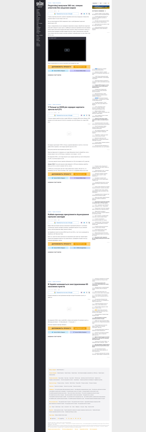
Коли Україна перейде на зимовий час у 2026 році (87, 372)
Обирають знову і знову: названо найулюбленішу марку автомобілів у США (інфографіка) (100, 191)
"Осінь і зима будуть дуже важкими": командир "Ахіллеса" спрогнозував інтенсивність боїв (98, 107)
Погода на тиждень (93, 382)
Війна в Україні (52, 369)
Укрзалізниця (76, 379)
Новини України (52, 373)
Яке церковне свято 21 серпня (65, 401)
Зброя (37, 26)
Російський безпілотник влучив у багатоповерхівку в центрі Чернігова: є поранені (100, 28)
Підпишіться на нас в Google (64, 13)
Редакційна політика (84, 429)
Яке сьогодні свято (53, 401)
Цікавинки (38, 31)
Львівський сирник (96, 409)
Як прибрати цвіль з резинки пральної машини (58, 398)
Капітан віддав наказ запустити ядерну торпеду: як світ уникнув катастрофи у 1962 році (99, 326)
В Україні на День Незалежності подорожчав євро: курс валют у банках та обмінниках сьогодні (100, 167)
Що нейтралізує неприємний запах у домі (83, 389)
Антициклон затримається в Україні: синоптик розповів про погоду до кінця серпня (100, 279)
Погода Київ (78, 382)
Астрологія (67, 406)
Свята (73, 406)
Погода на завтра (84, 382)
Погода (37, 32)
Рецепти (51, 410)
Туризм (37, 30)
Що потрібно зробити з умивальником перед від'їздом (94, 396)
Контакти (38, 45)
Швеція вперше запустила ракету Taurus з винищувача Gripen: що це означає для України (100, 234)
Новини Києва (74, 372)
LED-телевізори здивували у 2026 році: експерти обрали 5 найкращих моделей (100, 131)
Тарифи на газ (97, 377)
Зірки (62, 406)
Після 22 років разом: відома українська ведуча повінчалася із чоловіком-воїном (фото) (99, 127)
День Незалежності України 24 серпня (56, 403)
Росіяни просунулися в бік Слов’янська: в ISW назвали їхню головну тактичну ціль (100, 284)
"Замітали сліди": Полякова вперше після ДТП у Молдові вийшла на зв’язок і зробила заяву (100, 223)
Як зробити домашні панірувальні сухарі (76, 398)
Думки (37, 39)
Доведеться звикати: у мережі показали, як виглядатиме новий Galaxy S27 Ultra (100, 73)
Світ (37, 16)
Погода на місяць (60, 382)
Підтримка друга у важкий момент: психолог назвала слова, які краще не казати (100, 288)
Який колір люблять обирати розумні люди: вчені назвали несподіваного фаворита (100, 198)
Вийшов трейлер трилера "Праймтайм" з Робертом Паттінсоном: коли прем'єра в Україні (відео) (100, 112)
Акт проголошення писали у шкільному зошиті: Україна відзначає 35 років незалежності (100, 350)
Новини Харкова (60, 372)
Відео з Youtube (39, 35)
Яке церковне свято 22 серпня (71, 403)
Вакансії (38, 44)
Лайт (37, 24)
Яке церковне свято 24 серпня (78, 401)
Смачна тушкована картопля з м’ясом (56, 411)
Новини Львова (68, 372)
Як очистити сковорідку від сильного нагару (90, 393)
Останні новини (98, 11)
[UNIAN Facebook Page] (67, 418)
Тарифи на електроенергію (54, 379)
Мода (86, 406)
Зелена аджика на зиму (58, 409)
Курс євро (66, 377)
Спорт (37, 20)
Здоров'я (38, 28)
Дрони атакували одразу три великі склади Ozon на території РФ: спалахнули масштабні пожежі (100, 338)
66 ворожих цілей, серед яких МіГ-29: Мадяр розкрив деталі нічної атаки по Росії (100, 238)
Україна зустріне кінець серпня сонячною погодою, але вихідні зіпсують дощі (100, 119)
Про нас (76, 429)
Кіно (70, 406)
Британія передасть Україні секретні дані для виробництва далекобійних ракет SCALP (101, 345)
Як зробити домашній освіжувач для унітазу (57, 393)
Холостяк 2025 (91, 406)
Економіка (38, 15)
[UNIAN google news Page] (73, 418)
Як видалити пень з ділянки (88, 394)
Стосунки (82, 406)
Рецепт (53, 406)
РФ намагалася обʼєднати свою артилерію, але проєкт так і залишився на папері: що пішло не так (100, 300)
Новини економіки (53, 378)
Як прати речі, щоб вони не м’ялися (99, 389)
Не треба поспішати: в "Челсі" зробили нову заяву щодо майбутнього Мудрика (99, 103)
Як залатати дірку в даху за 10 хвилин (74, 391)
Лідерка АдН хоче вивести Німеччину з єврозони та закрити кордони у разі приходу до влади (100, 212)
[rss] (80, 418)
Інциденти (38, 27)
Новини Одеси (101, 372)
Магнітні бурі (72, 382)
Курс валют (71, 377)
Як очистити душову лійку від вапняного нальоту (64, 389)
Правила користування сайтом (54, 429)
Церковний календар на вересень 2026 (92, 401)
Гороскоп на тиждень (58, 386)
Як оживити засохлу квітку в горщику (56, 394)
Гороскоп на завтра (77, 386)
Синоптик (67, 382)
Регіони (38, 19)
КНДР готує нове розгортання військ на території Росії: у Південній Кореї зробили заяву (100, 321)
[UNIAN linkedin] (71, 418)
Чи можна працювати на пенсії (67, 379)
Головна (38, 9)
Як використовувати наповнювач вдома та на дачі (95, 398)
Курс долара (61, 377)
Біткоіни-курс (77, 377)
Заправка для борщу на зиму (71, 411)
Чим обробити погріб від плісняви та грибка (57, 396)
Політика (38, 13)
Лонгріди (38, 40)
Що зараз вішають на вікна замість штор (90, 391)
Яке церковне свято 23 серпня (84, 403)
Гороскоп (51, 386)
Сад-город (51, 415)
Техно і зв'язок (39, 23)
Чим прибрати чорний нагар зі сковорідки (57, 391)
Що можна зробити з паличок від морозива (73, 394)
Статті (37, 36)
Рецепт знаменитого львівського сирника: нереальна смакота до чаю (78, 409)
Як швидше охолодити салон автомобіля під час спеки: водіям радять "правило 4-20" (100, 179)
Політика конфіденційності (67, 429)
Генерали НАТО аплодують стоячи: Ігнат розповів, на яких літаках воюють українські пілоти (100, 86)
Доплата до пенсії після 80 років (87, 377)
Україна (37, 12)
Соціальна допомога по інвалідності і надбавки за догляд (91, 379)
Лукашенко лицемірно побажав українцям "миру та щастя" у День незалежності (99, 174)
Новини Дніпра (52, 374)
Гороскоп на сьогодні (68, 386)
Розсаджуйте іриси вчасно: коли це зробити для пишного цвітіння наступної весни (100, 183)
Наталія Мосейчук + (60, 369)
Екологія (38, 17)
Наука (37, 21)
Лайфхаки (51, 389)
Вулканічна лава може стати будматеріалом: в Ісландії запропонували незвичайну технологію (100, 139)
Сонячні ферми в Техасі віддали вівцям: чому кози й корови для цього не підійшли (100, 296)
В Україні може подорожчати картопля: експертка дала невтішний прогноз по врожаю (99, 90)
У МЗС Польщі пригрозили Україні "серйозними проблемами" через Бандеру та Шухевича (100, 77)
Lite (50, 406)
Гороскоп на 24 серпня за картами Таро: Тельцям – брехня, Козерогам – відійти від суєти (100, 333)
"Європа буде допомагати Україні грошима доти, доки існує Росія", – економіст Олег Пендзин (100, 311)
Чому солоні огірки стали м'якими (74, 393)
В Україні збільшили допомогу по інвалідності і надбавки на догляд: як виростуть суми (100, 17)
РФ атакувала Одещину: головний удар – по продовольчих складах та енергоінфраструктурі (100, 99)
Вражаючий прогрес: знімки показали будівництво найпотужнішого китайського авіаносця (99, 94)
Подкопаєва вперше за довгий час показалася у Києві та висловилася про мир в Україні (100, 81)
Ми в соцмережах (93, 429)
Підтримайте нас (100, 7)
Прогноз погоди (52, 383)
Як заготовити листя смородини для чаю (75, 396)
